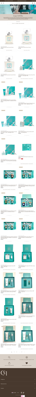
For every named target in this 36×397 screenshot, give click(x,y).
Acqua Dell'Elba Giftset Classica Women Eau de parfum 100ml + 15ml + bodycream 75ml (26, 104)
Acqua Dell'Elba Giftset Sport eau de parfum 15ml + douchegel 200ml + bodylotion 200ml (8, 100)
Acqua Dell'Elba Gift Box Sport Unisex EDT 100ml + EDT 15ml (8, 266)
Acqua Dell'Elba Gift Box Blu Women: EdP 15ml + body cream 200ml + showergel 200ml (26, 316)
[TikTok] (23, 392)
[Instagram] (21, 392)
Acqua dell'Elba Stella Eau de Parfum (24, 47)
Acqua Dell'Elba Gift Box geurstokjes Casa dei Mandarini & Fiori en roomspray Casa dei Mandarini (8, 211)
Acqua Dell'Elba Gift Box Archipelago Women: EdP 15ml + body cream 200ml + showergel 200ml (8, 345)
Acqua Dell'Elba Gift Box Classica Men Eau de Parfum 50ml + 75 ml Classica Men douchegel (8, 160)
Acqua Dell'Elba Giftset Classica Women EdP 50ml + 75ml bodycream (26, 132)
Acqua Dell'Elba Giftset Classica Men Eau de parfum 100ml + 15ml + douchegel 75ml (9, 132)
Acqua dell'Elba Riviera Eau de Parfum (7, 47)
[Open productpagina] (9, 35)
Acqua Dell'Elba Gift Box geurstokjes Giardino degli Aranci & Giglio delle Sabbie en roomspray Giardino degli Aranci (9, 237)
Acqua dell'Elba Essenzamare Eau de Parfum (8, 74)
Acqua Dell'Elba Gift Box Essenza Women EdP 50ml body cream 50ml (8, 320)
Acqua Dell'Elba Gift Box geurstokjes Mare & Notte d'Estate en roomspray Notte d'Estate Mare (26, 211)
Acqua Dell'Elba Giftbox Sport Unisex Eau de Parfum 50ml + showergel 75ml (26, 75)
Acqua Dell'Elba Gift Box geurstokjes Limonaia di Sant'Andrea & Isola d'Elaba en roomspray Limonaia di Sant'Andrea (26, 186)
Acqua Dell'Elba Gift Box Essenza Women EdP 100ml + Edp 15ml (26, 291)
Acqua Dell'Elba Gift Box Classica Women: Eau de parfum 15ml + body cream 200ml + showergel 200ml (26, 345)
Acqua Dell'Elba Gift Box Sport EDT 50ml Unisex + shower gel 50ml (26, 266)
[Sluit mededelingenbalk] (35, 0)
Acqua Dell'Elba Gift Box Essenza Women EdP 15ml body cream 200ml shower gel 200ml (8, 291)
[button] (1, 3)
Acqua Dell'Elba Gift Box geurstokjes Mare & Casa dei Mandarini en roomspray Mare (25, 237)
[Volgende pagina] (24, 352)
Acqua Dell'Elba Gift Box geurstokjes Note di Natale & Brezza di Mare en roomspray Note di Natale (9, 186)
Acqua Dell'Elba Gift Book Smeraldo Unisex (25, 156)
